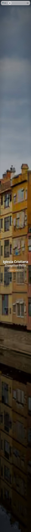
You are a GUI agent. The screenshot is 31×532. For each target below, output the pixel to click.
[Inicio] (4, 3)
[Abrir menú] (27, 3)
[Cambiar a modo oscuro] (9, 3)
